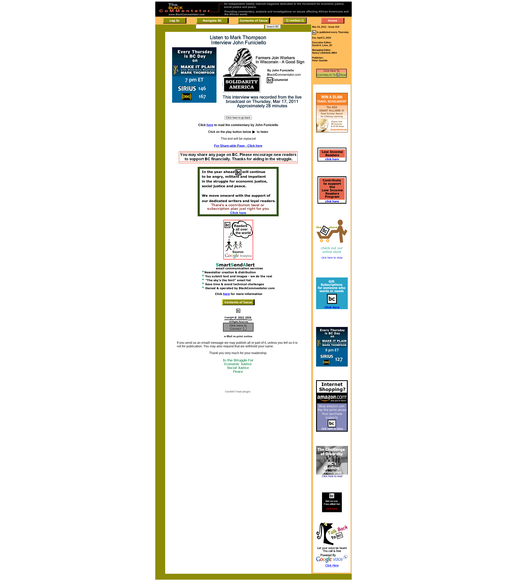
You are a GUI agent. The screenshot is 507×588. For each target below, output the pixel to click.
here (210, 125)
